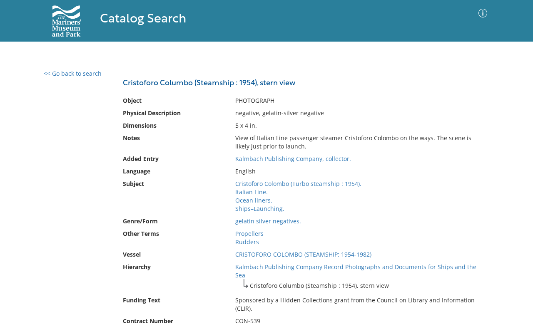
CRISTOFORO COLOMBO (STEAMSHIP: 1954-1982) (303, 254)
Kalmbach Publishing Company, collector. (293, 159)
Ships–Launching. (259, 209)
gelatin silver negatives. (268, 221)
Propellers (249, 233)
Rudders (247, 242)
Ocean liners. (253, 200)
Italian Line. (251, 192)
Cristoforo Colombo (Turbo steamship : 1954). (298, 184)
